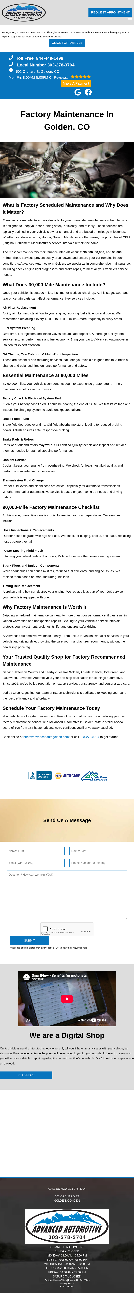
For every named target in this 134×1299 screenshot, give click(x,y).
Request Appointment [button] (110, 12)
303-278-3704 (89, 737)
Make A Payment (76, 83)
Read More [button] (26, 1075)
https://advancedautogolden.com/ (46, 737)
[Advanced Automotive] (24, 12)
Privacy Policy (67, 1283)
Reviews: (59, 77)
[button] (77, 92)
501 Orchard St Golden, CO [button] (37, 71)
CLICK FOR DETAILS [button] (67, 42)
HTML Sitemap (67, 1286)
